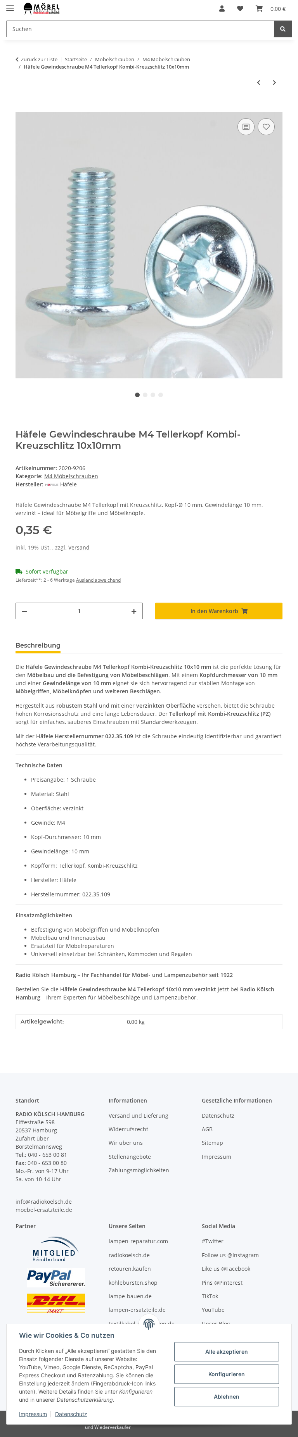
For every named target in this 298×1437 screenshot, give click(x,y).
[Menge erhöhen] (133, 611)
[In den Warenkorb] (22, 107)
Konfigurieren (226, 1374)
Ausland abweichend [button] (98, 580)
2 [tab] (145, 395)
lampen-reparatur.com (138, 1241)
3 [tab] (153, 395)
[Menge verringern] (24, 611)
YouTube (213, 1309)
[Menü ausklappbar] (10, 5)
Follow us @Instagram (230, 1255)
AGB (207, 1129)
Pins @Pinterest (222, 1282)
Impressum (33, 1414)
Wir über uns (126, 1142)
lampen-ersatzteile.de (137, 1309)
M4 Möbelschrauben (71, 476)
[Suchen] (283, 29)
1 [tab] (137, 395)
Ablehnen (226, 1396)
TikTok (210, 1296)
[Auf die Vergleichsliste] (246, 126)
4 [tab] (160, 395)
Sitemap (212, 1142)
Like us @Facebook (226, 1268)
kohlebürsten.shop (133, 1282)
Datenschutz (71, 1414)
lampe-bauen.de (130, 1296)
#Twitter (213, 1241)
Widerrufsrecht (128, 1129)
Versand (79, 547)
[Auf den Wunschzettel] (266, 126)
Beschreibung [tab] (38, 645)
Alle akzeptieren (226, 1351)
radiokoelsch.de (129, 1255)
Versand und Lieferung (138, 1115)
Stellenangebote (130, 1156)
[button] (222, 8)
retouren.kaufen (130, 1268)
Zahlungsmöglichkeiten (139, 1170)
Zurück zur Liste (39, 59)
